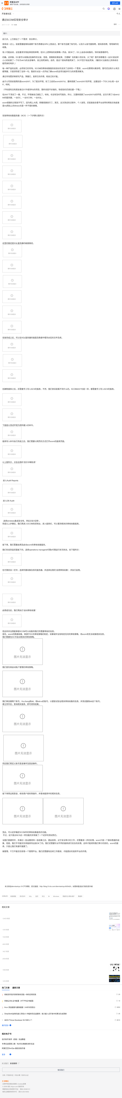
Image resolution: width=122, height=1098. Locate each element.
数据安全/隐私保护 (68, 896)
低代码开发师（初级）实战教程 (13, 1039)
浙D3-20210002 (23, 1092)
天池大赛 (17, 1075)
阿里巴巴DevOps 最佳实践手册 (13, 1048)
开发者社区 (9, 1075)
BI (49, 896)
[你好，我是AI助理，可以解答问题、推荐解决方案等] (108, 8)
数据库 (80, 896)
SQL (30, 896)
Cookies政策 (22, 1084)
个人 (118, 13)
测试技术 (22, 896)
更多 (3, 1054)
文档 (3, 1075)
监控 (36, 896)
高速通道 (13, 896)
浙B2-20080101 (25, 1089)
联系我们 (61, 1070)
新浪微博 (13, 1063)
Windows (56, 896)
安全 (43, 896)
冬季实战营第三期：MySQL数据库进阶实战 (18, 1043)
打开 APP (115, 3)
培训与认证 (24, 1075)
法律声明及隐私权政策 (9, 1084)
